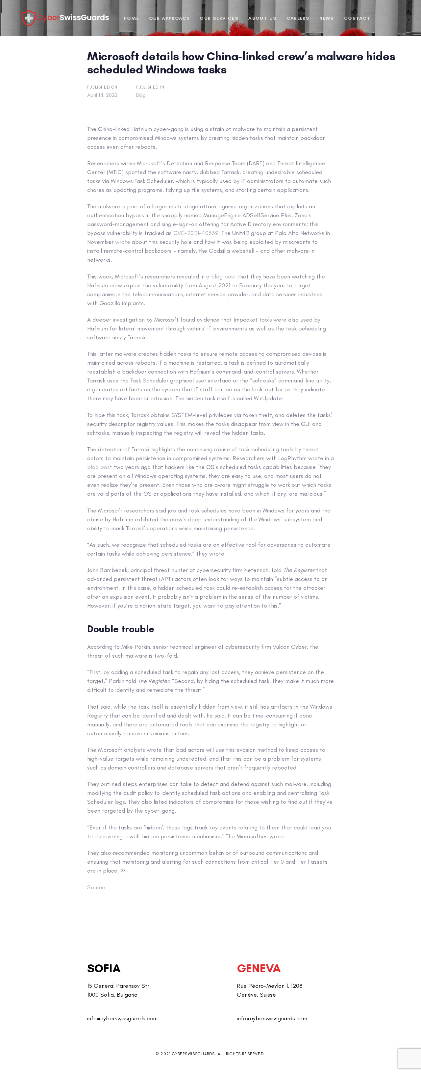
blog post (223, 276)
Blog (141, 95)
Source (96, 887)
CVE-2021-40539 (195, 233)
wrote (122, 242)
